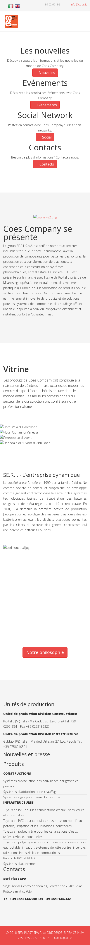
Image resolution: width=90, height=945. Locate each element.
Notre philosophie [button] (45, 652)
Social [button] (46, 137)
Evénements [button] (46, 105)
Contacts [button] (46, 164)
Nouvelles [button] (46, 72)
